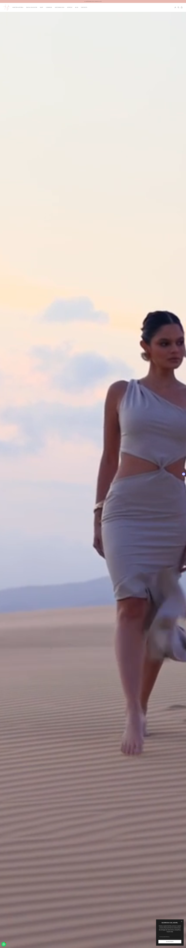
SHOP (41, 7)
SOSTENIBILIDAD (59, 7)
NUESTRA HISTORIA (18, 7)
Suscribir (170, 941)
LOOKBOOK (49, 7)
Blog (76, 7)
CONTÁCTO (84, 7)
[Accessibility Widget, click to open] (183, 474)
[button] (3, 944)
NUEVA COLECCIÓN (31, 7)
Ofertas (69, 7)
